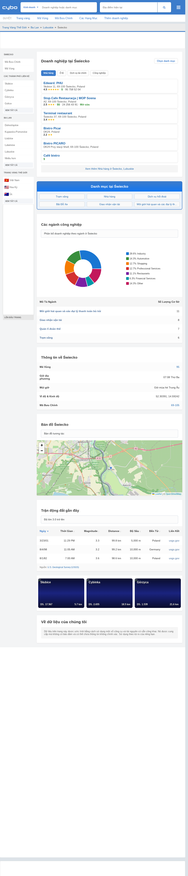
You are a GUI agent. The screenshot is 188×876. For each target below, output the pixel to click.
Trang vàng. (23, 18)
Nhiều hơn (10, 158)
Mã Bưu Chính (64, 18)
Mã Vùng (42, 18)
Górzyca (9, 96)
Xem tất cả (11, 110)
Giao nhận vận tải (109, 204)
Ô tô (62, 73)
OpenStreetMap (173, 493)
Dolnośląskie (11, 125)
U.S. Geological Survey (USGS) (63, 567)
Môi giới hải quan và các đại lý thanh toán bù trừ (158, 204)
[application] (82, 269)
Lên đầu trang (12, 317)
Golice (8, 103)
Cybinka (9, 90)
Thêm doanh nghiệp (116, 18)
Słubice (9, 83)
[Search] (164, 7)
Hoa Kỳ (10, 187)
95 (177, 366)
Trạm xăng (62, 196)
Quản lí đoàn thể (50, 328)
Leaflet (158, 493)
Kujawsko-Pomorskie (16, 131)
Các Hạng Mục (88, 18)
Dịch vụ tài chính (78, 73)
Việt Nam (11, 180)
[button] (41, 445)
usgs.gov (174, 540)
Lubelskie (10, 145)
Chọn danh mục (166, 61)
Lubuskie (48, 27)
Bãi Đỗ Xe (62, 204)
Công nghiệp (99, 73)
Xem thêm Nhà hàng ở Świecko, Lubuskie (109, 168)
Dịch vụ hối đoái (157, 196)
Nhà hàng (48, 73)
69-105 (175, 405)
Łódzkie (9, 138)
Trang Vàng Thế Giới (14, 27)
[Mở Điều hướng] (178, 7)
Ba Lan (35, 27)
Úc (8, 194)
